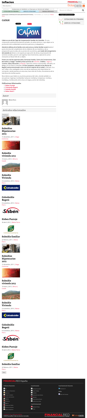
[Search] (83, 10)
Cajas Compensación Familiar (13, 14)
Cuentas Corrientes (9, 407)
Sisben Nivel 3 (9, 91)
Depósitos (7, 393)
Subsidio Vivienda (6, 176)
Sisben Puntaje (10, 85)
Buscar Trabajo (35, 391)
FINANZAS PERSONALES (48, 11)
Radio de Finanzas (64, 394)
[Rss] (83, 6)
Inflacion (8, 2)
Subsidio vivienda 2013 (9, 154)
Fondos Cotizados (9, 395)
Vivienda (30, 14)
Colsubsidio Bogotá (11, 87)
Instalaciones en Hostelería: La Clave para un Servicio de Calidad (30, 9)
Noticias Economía (36, 388)
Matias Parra (16, 222)
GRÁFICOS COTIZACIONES (29, 11)
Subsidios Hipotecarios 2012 (8, 131)
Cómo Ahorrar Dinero (37, 399)
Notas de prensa (7, 6)
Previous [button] (5, 115)
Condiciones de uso (8, 414)
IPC (6, 388)
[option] (11, 128)
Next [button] (4, 372)
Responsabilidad (18, 414)
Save (30, 24)
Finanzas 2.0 (63, 388)
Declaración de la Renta (37, 395)
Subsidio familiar (10, 89)
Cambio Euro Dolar (36, 401)
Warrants (34, 397)
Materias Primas (36, 407)
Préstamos (7, 401)
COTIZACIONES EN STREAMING (11, 11)
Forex (33, 409)
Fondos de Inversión (9, 397)
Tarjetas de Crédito (9, 405)
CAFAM (3, 14)
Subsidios (25, 14)
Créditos (7, 399)
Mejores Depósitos (9, 409)
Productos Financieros (10, 391)
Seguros (49, 62)
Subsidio (36, 62)
